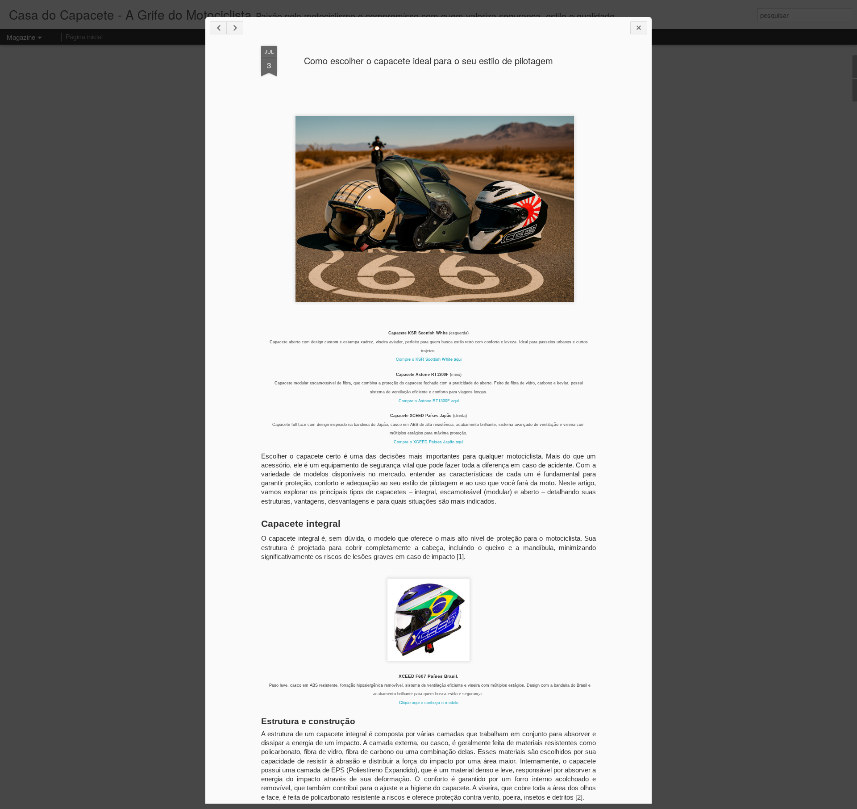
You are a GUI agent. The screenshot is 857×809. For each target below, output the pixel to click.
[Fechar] (638, 27)
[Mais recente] (218, 27)
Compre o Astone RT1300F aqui (429, 401)
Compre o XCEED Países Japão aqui (428, 442)
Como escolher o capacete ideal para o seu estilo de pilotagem (428, 60)
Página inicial (84, 36)
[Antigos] (234, 27)
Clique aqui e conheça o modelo (428, 702)
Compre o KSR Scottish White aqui (429, 359)
